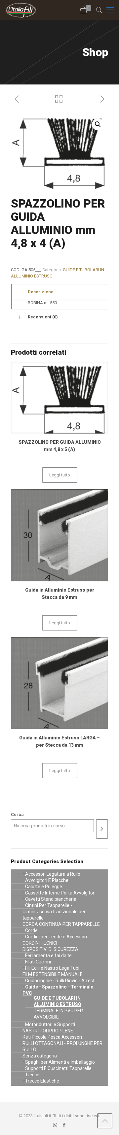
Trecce (32, 1074)
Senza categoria (39, 1055)
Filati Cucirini (38, 961)
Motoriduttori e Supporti (50, 1024)
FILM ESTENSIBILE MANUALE (52, 974)
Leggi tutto (59, 474)
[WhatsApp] (55, 1125)
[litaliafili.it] (21, 10)
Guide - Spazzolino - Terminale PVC (57, 990)
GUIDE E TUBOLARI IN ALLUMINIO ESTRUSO (57, 1001)
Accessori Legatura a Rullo (52, 874)
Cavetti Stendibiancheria (50, 899)
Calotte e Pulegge (43, 886)
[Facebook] (63, 1125)
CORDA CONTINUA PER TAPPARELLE (61, 924)
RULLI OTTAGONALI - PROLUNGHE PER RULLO (62, 1046)
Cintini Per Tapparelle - (48, 905)
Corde (31, 930)
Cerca (17, 814)
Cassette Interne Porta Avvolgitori (60, 892)
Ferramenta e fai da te (48, 955)
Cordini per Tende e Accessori (56, 936)
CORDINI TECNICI (39, 943)
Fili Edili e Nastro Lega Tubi (52, 968)
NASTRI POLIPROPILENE (47, 1030)
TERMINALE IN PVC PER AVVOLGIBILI (58, 1014)
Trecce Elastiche (42, 1081)
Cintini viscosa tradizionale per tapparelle (54, 915)
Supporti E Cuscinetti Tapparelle (58, 1068)
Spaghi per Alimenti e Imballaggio (60, 1062)
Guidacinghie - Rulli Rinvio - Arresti (60, 980)
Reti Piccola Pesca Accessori (52, 1037)
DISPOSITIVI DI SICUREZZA (50, 949)
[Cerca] (102, 829)
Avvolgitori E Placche (46, 880)
